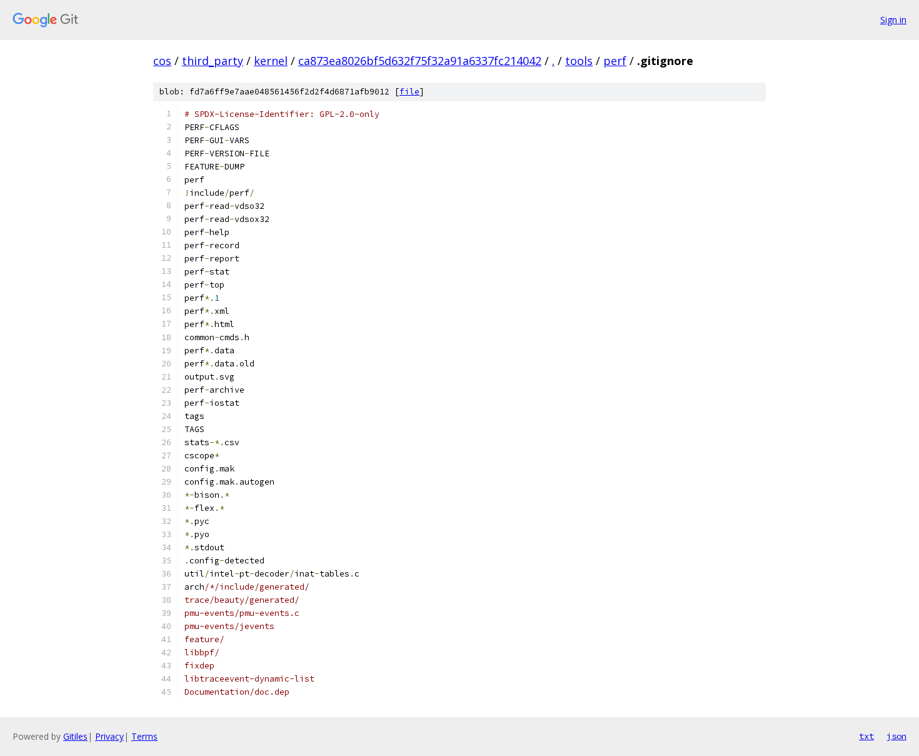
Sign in (893, 20)
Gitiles (75, 736)
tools (579, 60)
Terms (144, 736)
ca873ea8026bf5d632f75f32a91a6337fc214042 (419, 60)
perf (614, 60)
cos (162, 60)
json (896, 736)
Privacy (109, 736)
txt (866, 736)
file (409, 91)
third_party (212, 60)
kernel (271, 60)
